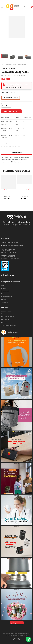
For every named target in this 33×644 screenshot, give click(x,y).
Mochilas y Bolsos (10, 65)
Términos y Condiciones (8, 325)
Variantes (4, 92)
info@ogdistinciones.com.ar (14, 245)
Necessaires (22, 65)
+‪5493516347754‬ (13, 242)
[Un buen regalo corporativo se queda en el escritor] (16, 352)
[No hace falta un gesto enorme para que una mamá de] (16, 383)
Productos (4, 314)
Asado (3, 285)
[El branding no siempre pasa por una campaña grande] (16, 541)
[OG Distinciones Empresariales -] (13, 7)
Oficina (3, 299)
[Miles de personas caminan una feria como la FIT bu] (16, 478)
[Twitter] (6, 144)
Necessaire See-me (26, 197)
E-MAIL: (3, 245)
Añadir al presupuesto (11, 111)
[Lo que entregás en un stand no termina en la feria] (16, 446)
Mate (2, 294)
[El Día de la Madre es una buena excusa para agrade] (16, 415)
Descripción (16, 152)
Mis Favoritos (5, 319)
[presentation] (5, 189)
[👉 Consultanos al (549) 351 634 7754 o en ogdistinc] (16, 573)
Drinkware (4, 288)
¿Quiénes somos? (6, 311)
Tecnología (4, 302)
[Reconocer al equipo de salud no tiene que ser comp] (16, 510)
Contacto (4, 322)
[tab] (16, 152)
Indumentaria (5, 291)
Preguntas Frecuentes (7, 317)
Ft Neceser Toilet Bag (10, 197)
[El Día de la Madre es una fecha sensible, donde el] (16, 604)
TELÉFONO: (4, 242)
